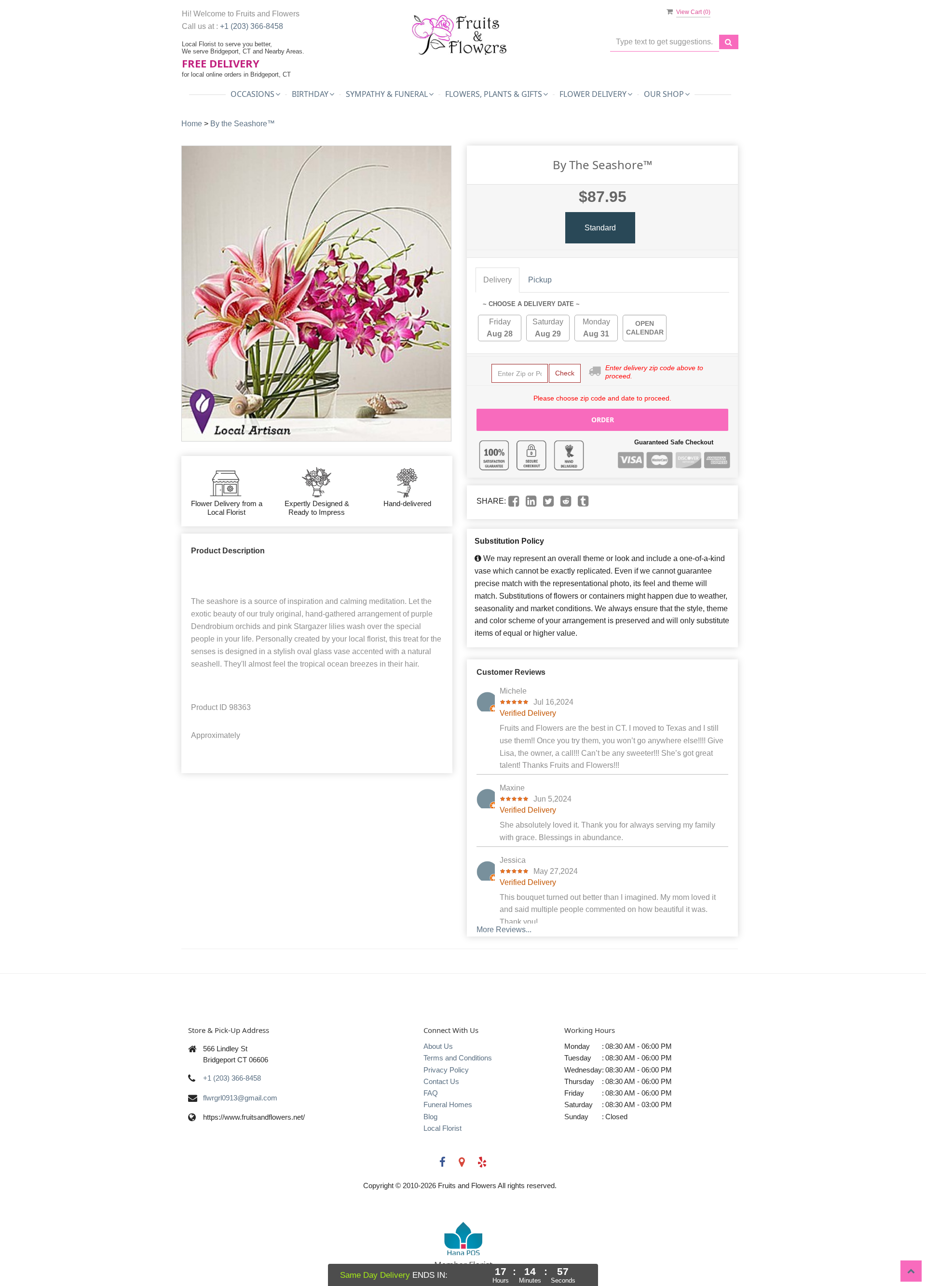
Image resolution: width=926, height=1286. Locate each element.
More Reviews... (504, 929)
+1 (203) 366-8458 (251, 26)
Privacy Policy (446, 1070)
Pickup (540, 280)
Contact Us (441, 1081)
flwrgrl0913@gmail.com (240, 1098)
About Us (438, 1046)
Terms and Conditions (457, 1058)
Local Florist (442, 1128)
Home (191, 124)
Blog (430, 1116)
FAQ (430, 1093)
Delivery (497, 280)
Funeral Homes (447, 1104)
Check (564, 373)
